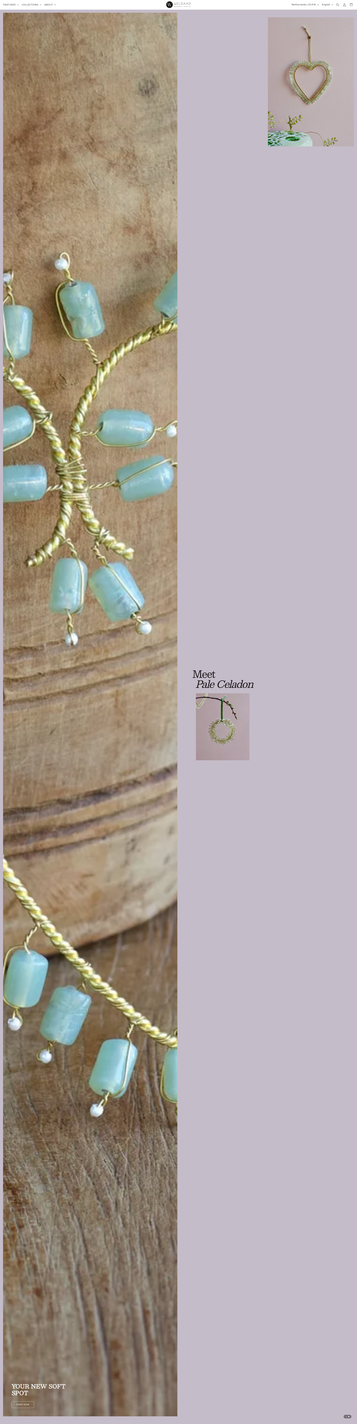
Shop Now (178, 397)
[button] (10, 5)
